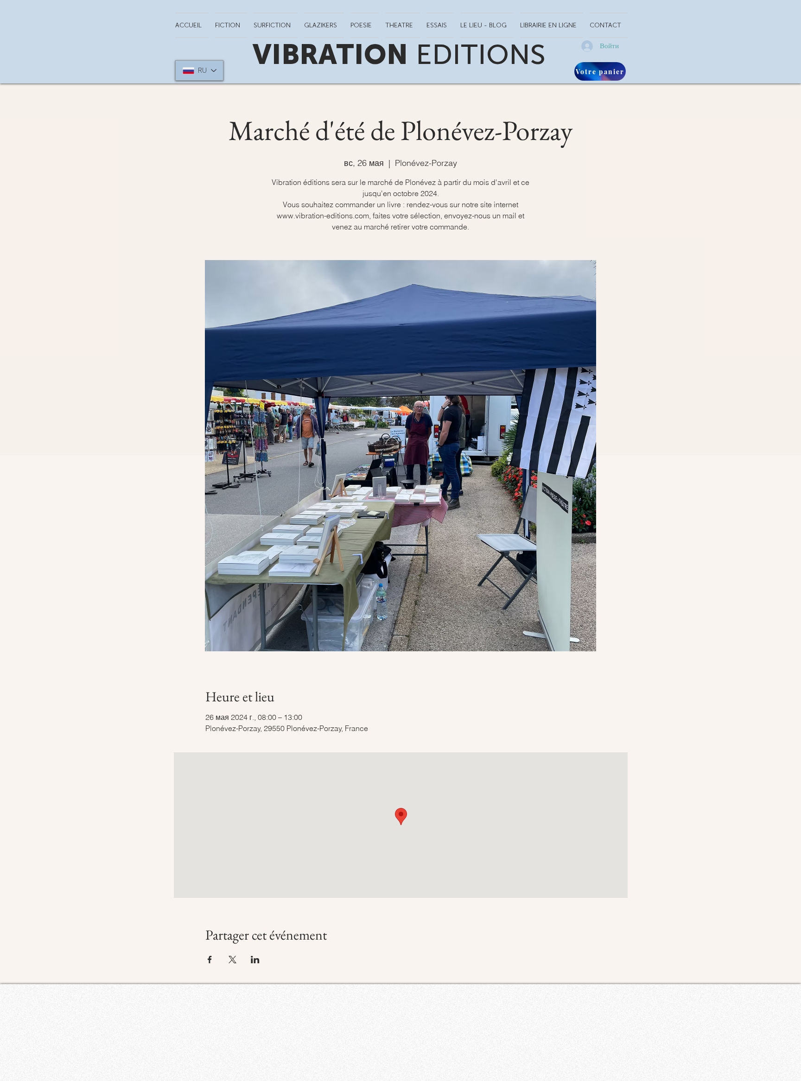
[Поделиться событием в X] (232, 959)
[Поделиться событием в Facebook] (209, 959)
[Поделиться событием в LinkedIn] (255, 959)
